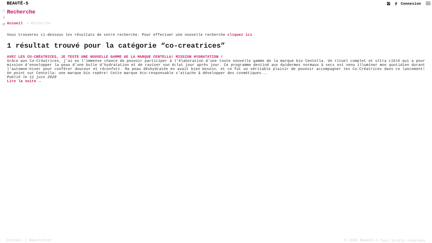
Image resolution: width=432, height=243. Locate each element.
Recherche (21, 12)
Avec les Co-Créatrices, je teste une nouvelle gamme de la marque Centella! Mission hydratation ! (115, 57)
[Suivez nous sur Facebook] (397, 3)
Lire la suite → (24, 81)
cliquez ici (239, 35)
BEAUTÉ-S (17, 3)
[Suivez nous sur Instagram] (389, 3)
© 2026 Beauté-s (361, 240)
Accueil (15, 23)
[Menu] (428, 3)
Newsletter (40, 240)
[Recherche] (3, 11)
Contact (14, 240)
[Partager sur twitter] (3, 24)
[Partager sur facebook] (3, 18)
